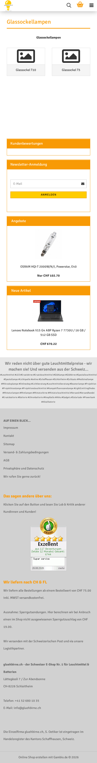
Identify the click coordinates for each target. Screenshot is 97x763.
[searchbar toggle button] (68, 5)
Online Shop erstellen (33, 757)
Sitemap (8, 444)
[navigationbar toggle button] (91, 5)
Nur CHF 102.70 (48, 276)
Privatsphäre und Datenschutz (23, 468)
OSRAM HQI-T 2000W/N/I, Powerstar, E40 (48, 267)
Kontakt (8, 436)
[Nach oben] (84, 756)
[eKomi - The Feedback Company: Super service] (48, 544)
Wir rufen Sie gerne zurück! (21, 476)
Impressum (10, 428)
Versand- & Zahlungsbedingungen (26, 452)
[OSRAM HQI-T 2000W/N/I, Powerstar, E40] (48, 244)
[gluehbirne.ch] (6, 5)
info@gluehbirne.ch (27, 708)
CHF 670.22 (48, 344)
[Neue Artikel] (85, 290)
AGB (6, 460)
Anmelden (48, 194)
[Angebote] (85, 221)
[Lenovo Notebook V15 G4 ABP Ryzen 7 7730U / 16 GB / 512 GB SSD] (48, 310)
